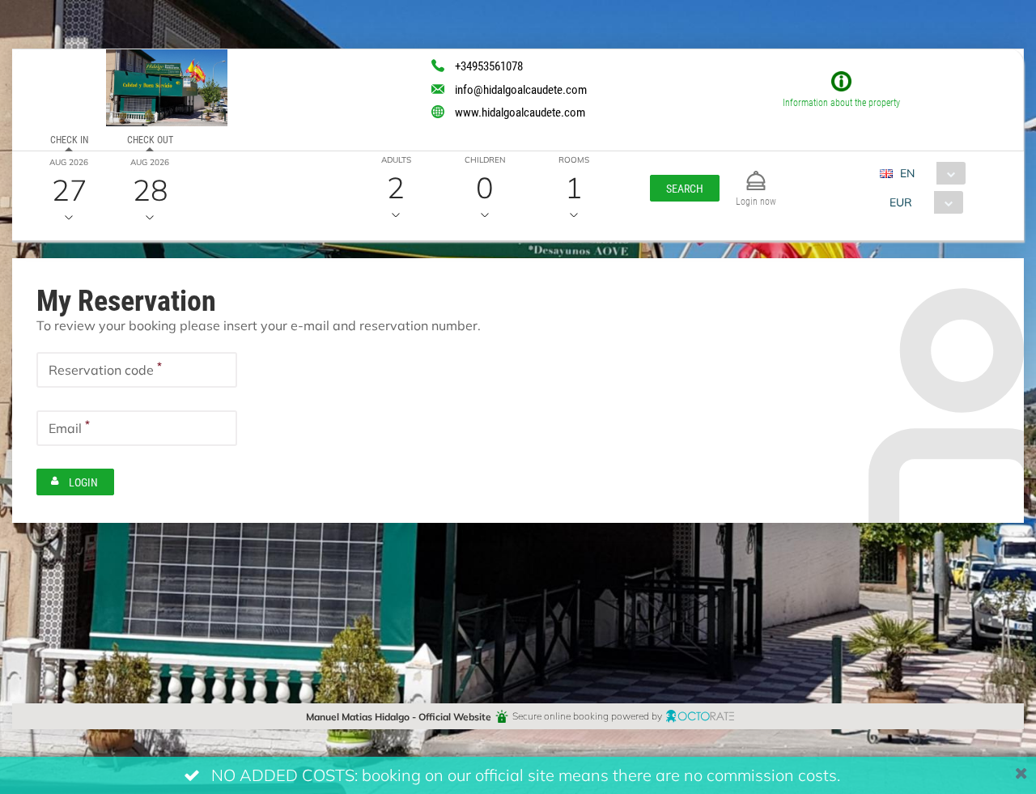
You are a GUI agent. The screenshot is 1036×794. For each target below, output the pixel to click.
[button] (685, 188)
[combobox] (929, 173)
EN (907, 172)
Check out (150, 139)
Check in (69, 139)
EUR (901, 202)
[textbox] (136, 370)
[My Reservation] (756, 173)
